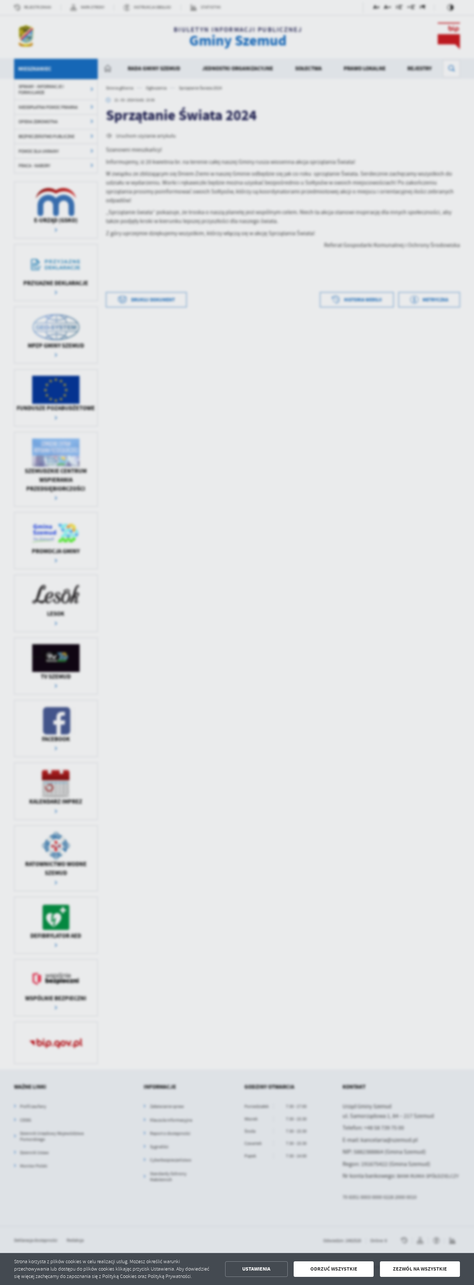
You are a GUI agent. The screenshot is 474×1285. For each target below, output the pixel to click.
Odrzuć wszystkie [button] (333, 1268)
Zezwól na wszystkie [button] (420, 1268)
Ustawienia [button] (256, 1268)
